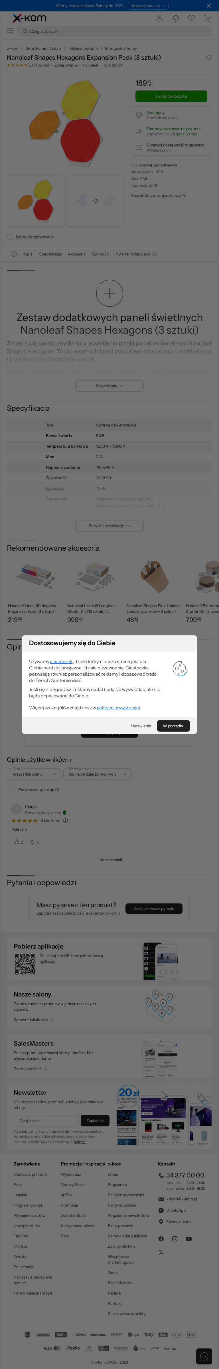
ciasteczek (61, 661)
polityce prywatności (118, 707)
